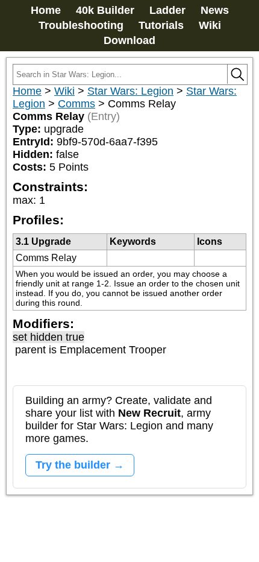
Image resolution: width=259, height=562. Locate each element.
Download (129, 40)
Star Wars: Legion (130, 91)
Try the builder (73, 465)
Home (46, 10)
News (215, 10)
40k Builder (105, 10)
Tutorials (161, 25)
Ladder (167, 10)
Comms (76, 104)
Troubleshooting (81, 25)
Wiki (210, 25)
